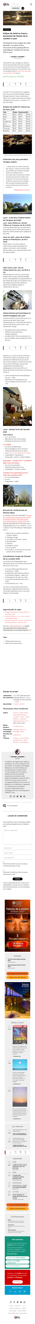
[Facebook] (14, 796)
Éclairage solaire (18, 731)
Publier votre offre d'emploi (17, 977)
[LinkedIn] (24, 796)
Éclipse (22, 719)
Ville (25, 740)
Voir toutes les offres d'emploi (17, 973)
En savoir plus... (17, 1056)
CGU (24, 1305)
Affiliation (24, 1308)
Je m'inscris (17, 1282)
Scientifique (24, 742)
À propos (11, 1305)
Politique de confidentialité (15, 1308)
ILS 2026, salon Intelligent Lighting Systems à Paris (18, 1177)
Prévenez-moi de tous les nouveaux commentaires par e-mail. (15, 865)
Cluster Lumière (18, 704)
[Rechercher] (22, 8)
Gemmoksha (11, 1224)
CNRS (17, 702)
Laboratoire (17, 735)
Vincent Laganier (12, 1230)
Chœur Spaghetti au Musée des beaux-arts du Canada (20, 1196)
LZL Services (16, 764)
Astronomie (24, 738)
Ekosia (9, 1219)
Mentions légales (12, 1310)
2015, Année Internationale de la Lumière (20, 715)
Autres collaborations (13, 1266)
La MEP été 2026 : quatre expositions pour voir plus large (20, 1166)
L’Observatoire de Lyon (22, 190)
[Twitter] (17, 796)
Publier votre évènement (17, 1208)
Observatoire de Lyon (20, 721)
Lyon (22, 717)
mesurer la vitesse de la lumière (19, 453)
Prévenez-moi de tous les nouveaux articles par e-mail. (15, 873)
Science (15, 738)
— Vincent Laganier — (17, 57)
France (15, 713)
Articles (15, 742)
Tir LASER (7, 445)
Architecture (17, 740)
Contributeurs (18, 1305)
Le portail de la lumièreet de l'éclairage (16, 4)
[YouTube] (21, 796)
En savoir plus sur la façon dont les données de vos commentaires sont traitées (16, 887)
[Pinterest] (11, 796)
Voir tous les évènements (17, 1205)
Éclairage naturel (19, 729)
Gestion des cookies (22, 1310)
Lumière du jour (18, 726)
